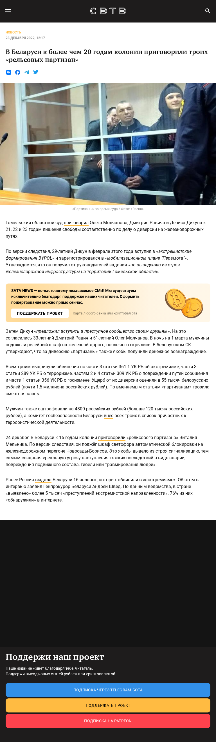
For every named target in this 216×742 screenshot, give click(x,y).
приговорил (76, 222)
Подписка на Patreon (108, 721)
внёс (108, 415)
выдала (43, 479)
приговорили (111, 437)
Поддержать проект (108, 705)
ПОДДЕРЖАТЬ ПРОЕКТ (40, 313)
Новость (13, 32)
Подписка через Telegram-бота (108, 690)
